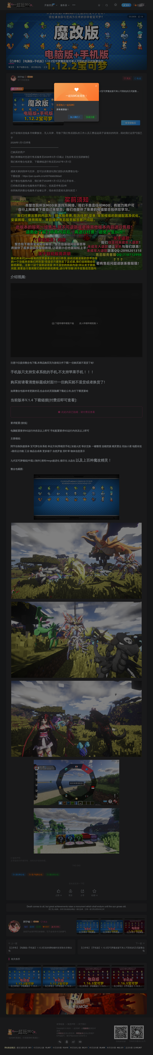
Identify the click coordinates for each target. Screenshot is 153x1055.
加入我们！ (75, 116)
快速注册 (90, 116)
